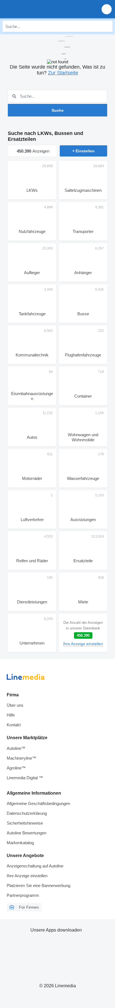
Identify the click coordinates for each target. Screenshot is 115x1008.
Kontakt (14, 724)
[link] (83, 633)
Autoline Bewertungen (26, 832)
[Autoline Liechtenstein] (36, 9)
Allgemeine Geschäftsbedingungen (38, 803)
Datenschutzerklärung (27, 813)
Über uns (15, 705)
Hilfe (11, 715)
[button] (106, 9)
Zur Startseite (63, 73)
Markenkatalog (20, 842)
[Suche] (106, 26)
